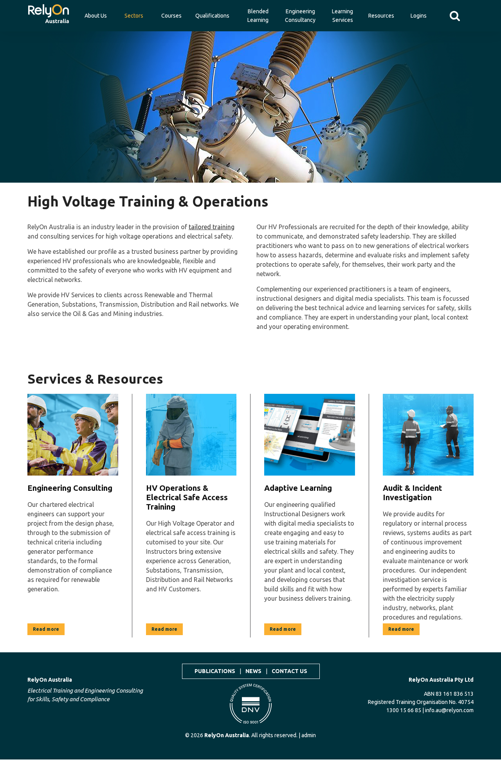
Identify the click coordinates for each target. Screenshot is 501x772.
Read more (46, 629)
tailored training (211, 226)
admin (308, 735)
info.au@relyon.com (449, 710)
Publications (215, 671)
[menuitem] (48, 11)
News (253, 671)
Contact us (289, 671)
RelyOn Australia (49, 680)
